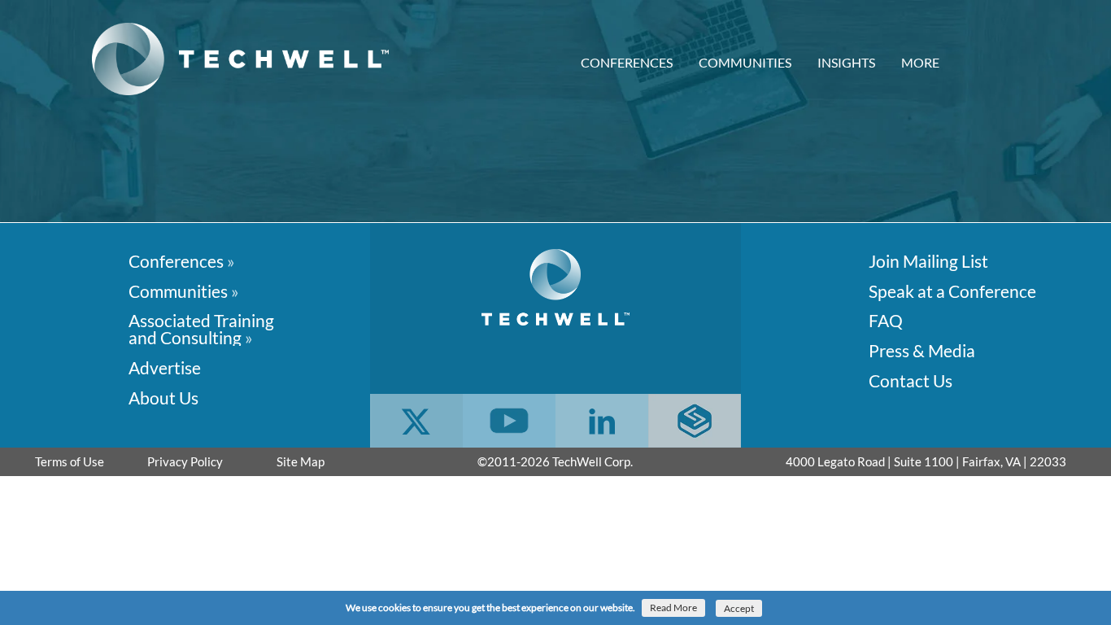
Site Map (301, 461)
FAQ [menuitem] (886, 319)
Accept (739, 608)
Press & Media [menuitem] (922, 349)
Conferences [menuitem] (627, 62)
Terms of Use (69, 461)
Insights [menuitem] (846, 62)
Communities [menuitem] (745, 62)
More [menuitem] (920, 62)
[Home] (246, 59)
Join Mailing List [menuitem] (928, 260)
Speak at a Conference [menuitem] (952, 290)
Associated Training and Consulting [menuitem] (201, 328)
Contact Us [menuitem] (910, 379)
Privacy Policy (185, 461)
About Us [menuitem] (163, 396)
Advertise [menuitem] (165, 366)
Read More (673, 607)
